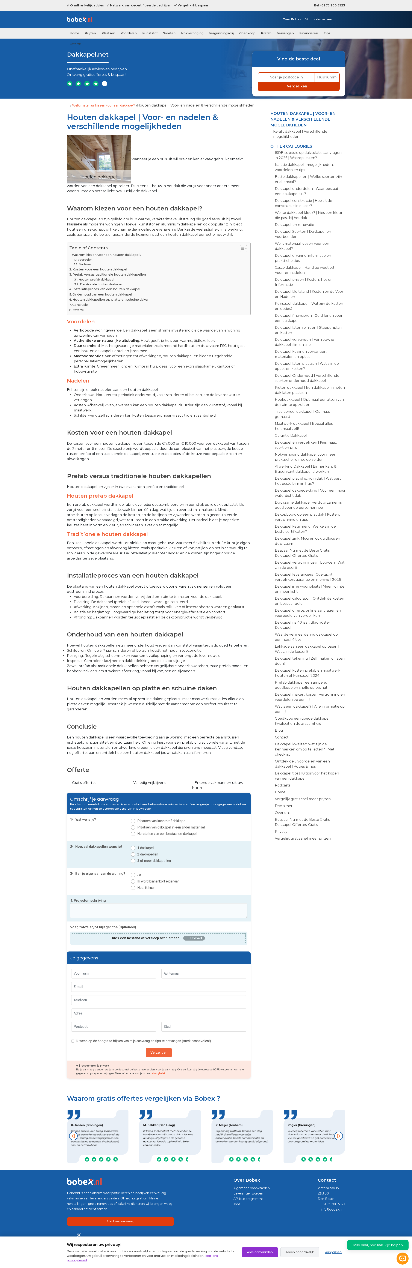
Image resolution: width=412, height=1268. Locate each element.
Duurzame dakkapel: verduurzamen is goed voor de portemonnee (308, 505)
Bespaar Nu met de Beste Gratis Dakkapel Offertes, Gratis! (302, 553)
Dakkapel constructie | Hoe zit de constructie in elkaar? (303, 203)
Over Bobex (292, 19)
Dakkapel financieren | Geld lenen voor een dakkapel (308, 318)
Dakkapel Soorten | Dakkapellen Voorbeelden (303, 234)
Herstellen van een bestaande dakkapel (167, 834)
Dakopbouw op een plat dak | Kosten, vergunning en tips (307, 517)
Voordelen (129, 33)
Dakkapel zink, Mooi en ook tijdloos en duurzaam (307, 541)
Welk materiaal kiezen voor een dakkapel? (103, 105)
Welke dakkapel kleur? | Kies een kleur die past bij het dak (308, 215)
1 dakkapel (145, 848)
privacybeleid (158, 1073)
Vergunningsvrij (221, 33)
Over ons (282, 813)
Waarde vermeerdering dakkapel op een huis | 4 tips (306, 637)
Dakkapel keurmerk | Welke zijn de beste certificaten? (305, 529)
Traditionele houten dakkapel (101, 284)
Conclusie (80, 305)
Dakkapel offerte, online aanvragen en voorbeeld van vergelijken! (308, 613)
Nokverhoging (192, 33)
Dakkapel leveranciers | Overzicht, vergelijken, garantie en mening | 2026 (308, 577)
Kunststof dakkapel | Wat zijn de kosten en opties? (309, 306)
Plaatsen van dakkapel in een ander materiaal (171, 827)
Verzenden (158, 1052)
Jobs (236, 1204)
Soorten (169, 33)
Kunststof (150, 33)
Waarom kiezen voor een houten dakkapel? (106, 255)
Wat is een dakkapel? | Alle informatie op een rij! (310, 709)
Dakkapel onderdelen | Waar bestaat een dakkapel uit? (306, 191)
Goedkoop (247, 33)
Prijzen (90, 33)
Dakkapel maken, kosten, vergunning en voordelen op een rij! (310, 697)
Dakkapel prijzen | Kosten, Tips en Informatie (304, 282)
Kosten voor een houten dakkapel (100, 269)
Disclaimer (283, 806)
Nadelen (85, 264)
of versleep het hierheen (145, 938)
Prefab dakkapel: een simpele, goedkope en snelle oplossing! (301, 685)
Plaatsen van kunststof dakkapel (161, 821)
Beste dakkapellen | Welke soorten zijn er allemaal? (308, 179)
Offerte (75, 44)
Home (74, 33)
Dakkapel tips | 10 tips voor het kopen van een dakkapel (307, 775)
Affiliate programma (248, 1199)
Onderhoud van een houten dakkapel (102, 294)
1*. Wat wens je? (83, 820)
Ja (139, 875)
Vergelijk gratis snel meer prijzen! (303, 799)
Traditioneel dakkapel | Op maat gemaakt (302, 414)
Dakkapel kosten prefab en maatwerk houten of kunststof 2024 (307, 673)
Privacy (281, 832)
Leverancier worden (248, 1193)
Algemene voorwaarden (251, 1188)
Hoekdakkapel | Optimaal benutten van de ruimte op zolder (309, 402)
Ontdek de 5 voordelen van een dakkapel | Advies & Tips (302, 763)
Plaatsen (108, 33)
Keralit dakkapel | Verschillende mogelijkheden (300, 134)
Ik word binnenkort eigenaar (158, 881)
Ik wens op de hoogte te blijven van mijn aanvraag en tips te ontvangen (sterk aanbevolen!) (143, 1041)
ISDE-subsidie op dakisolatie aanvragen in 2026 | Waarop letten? (308, 155)
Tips (327, 33)
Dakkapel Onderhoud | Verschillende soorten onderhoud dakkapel (307, 378)
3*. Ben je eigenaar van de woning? (97, 874)
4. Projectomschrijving (88, 901)
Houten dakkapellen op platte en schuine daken (111, 300)
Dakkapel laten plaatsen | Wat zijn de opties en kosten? (307, 366)
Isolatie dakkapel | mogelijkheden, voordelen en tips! (304, 167)
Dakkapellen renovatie (294, 225)
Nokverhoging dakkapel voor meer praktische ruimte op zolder (305, 457)
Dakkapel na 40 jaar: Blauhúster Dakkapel (302, 625)
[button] (73, 1136)
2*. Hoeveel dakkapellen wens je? (96, 847)
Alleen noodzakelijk (300, 1252)
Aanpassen (333, 1252)
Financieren (308, 33)
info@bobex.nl (331, 1209)
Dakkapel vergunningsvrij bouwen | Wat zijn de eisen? (310, 565)
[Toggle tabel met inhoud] (241, 248)
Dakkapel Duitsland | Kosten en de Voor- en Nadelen (310, 294)
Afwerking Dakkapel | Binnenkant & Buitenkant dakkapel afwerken (305, 469)
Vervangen (285, 33)
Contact (282, 737)
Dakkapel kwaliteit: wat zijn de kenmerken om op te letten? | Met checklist (305, 749)
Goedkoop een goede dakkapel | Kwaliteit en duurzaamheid (303, 721)
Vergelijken (297, 86)
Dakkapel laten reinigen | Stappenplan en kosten (308, 330)
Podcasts (282, 785)
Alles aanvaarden (260, 1252)
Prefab (266, 33)
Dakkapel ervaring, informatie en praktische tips (303, 258)
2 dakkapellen (147, 854)
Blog (279, 730)
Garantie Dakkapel (291, 436)
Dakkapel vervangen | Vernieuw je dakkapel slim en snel (304, 342)
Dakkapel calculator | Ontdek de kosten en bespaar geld (309, 601)
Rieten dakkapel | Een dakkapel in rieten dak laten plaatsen (310, 390)
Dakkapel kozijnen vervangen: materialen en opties (301, 354)
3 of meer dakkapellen (154, 861)
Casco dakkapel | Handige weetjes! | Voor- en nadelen (305, 270)
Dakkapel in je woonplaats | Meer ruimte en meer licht (309, 589)
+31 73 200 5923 (332, 1204)
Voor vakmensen (318, 19)
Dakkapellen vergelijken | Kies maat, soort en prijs (306, 445)
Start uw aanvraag (120, 1221)
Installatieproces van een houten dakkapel (106, 289)
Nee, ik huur (146, 888)
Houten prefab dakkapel (96, 279)
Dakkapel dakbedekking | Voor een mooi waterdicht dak (310, 493)
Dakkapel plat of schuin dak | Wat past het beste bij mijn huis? (308, 481)
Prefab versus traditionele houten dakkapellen (109, 274)
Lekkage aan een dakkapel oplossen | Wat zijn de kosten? (307, 649)
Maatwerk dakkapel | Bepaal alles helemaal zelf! (304, 426)
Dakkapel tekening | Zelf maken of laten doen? (310, 661)
